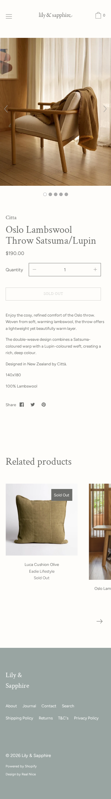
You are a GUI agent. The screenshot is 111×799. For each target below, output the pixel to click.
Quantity (14, 269)
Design (11, 774)
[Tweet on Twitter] (33, 404)
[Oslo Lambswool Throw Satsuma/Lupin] (45, 194)
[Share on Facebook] (22, 404)
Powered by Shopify (21, 766)
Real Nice (29, 774)
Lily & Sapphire (36, 755)
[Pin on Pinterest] (43, 404)
